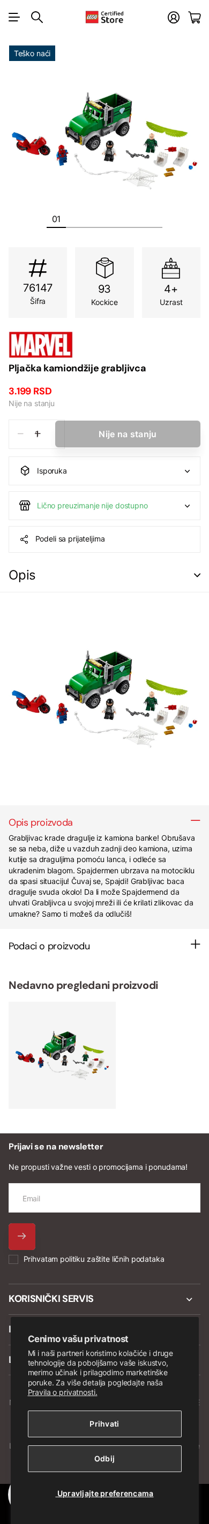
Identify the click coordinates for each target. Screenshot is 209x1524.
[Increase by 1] (38, 434)
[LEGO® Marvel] (104, 345)
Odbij (104, 1458)
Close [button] (104, 1299)
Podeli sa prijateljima (70, 538)
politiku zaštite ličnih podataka (112, 1258)
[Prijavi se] (174, 17)
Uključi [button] (197, 575)
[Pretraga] (37, 17)
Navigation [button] (14, 17)
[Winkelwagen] (194, 17)
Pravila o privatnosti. (63, 1392)
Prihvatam (94, 1258)
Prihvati (104, 1423)
